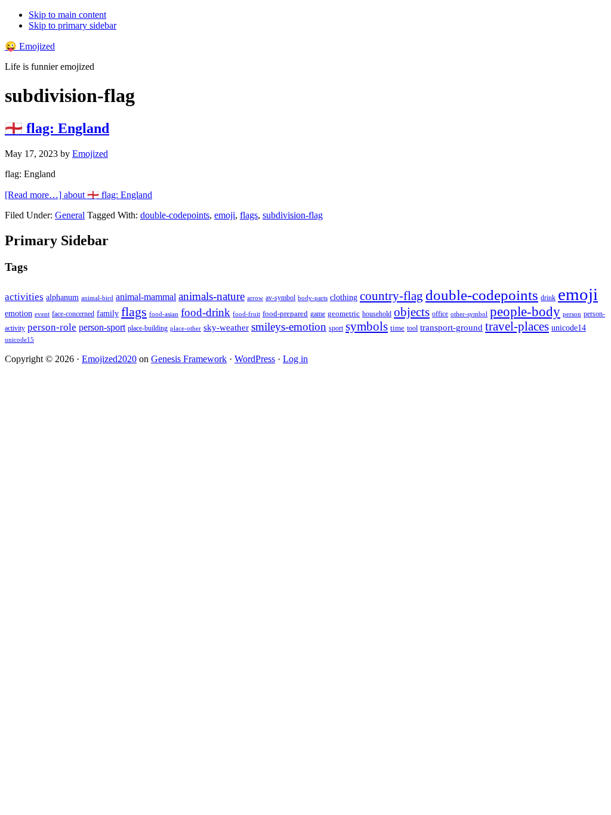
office (440, 314)
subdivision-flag (293, 215)
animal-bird (97, 297)
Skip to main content (67, 15)
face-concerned (73, 314)
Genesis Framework (189, 359)
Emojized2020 (109, 359)
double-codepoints (174, 215)
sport (336, 328)
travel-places (517, 326)
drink (548, 298)
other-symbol (468, 313)
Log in (295, 359)
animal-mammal (146, 297)
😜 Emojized (30, 46)
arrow (255, 297)
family (108, 313)
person (572, 313)
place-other (185, 328)
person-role (51, 327)
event (42, 313)
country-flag (391, 296)
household (376, 314)
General (70, 215)
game (317, 314)
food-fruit (246, 313)
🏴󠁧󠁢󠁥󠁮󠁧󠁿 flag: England (57, 128)
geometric (344, 313)
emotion (18, 313)
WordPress (254, 359)
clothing (343, 297)
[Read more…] (78, 195)
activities (24, 296)
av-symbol (280, 298)
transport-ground (451, 327)
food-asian (163, 314)
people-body (525, 311)
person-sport (102, 327)
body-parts (313, 297)
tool (412, 328)
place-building (148, 328)
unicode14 (568, 327)
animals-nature (211, 296)
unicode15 (19, 339)
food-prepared (285, 313)
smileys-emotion (288, 326)
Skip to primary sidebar (72, 25)
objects (412, 312)
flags (249, 215)
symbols (366, 326)
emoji (224, 215)
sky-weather (226, 327)
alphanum (62, 297)
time (397, 327)
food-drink (205, 312)
